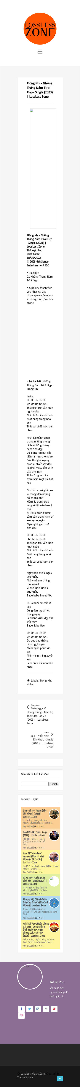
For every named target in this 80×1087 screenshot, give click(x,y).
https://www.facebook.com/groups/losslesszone (40, 299)
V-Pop (30, 684)
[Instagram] (38, 1009)
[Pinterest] (54, 1009)
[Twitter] (29, 1009)
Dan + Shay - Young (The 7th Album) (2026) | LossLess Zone (35, 813)
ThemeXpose (25, 1077)
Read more (39, 826)
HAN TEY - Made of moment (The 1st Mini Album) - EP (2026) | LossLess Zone (33, 858)
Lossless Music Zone (33, 1073)
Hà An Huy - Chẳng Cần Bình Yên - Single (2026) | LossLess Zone (35, 880)
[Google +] (46, 1009)
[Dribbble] (21, 1015)
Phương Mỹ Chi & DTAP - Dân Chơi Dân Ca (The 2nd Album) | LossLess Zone (35, 902)
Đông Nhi (45, 680)
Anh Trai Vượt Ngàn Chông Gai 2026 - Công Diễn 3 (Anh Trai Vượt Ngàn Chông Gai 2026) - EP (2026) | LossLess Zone (36, 929)
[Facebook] (21, 1009)
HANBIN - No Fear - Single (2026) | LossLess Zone (35, 834)
